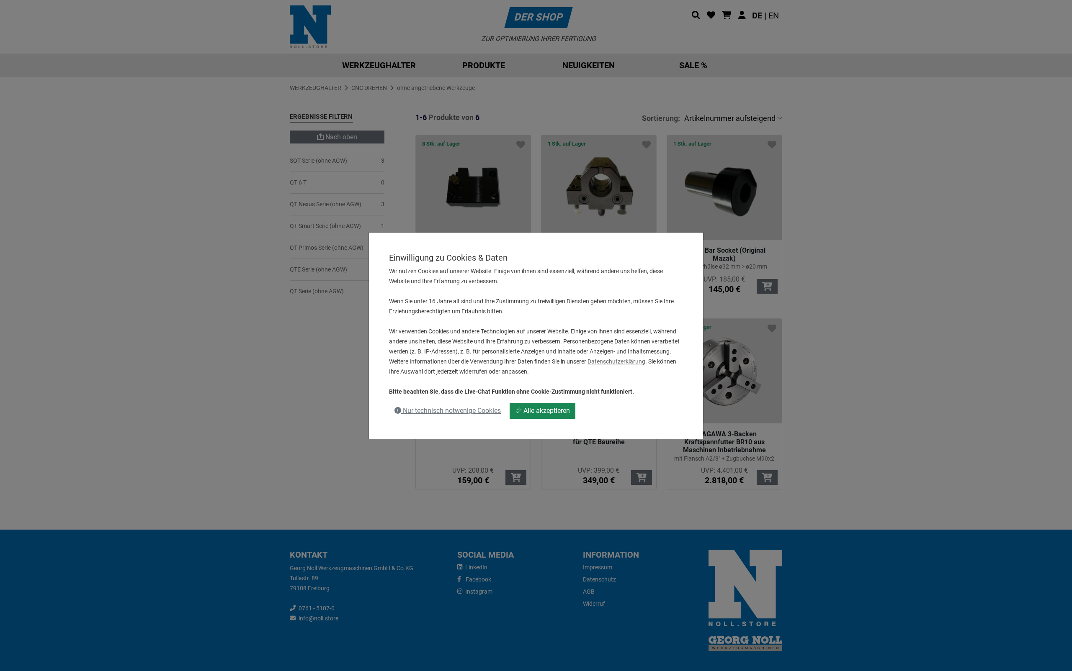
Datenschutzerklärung (616, 361)
